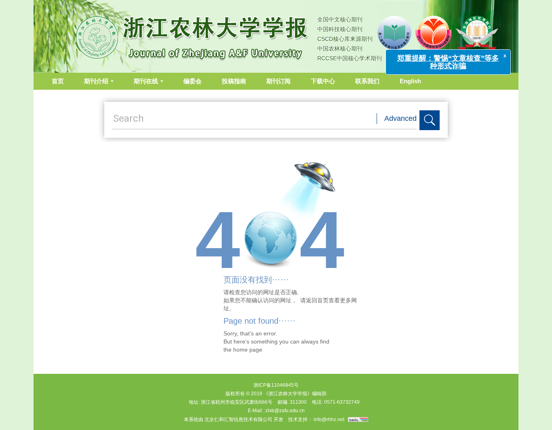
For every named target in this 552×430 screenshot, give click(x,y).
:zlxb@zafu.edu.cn (284, 410)
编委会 (192, 81)
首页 (58, 81)
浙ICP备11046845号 (276, 385)
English (410, 81)
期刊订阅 (278, 81)
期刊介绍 (96, 81)
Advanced (400, 118)
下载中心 (323, 81)
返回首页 (317, 300)
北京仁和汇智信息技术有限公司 (238, 419)
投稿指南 (234, 81)
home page (247, 349)
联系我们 (367, 81)
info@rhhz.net (329, 419)
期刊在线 (146, 81)
